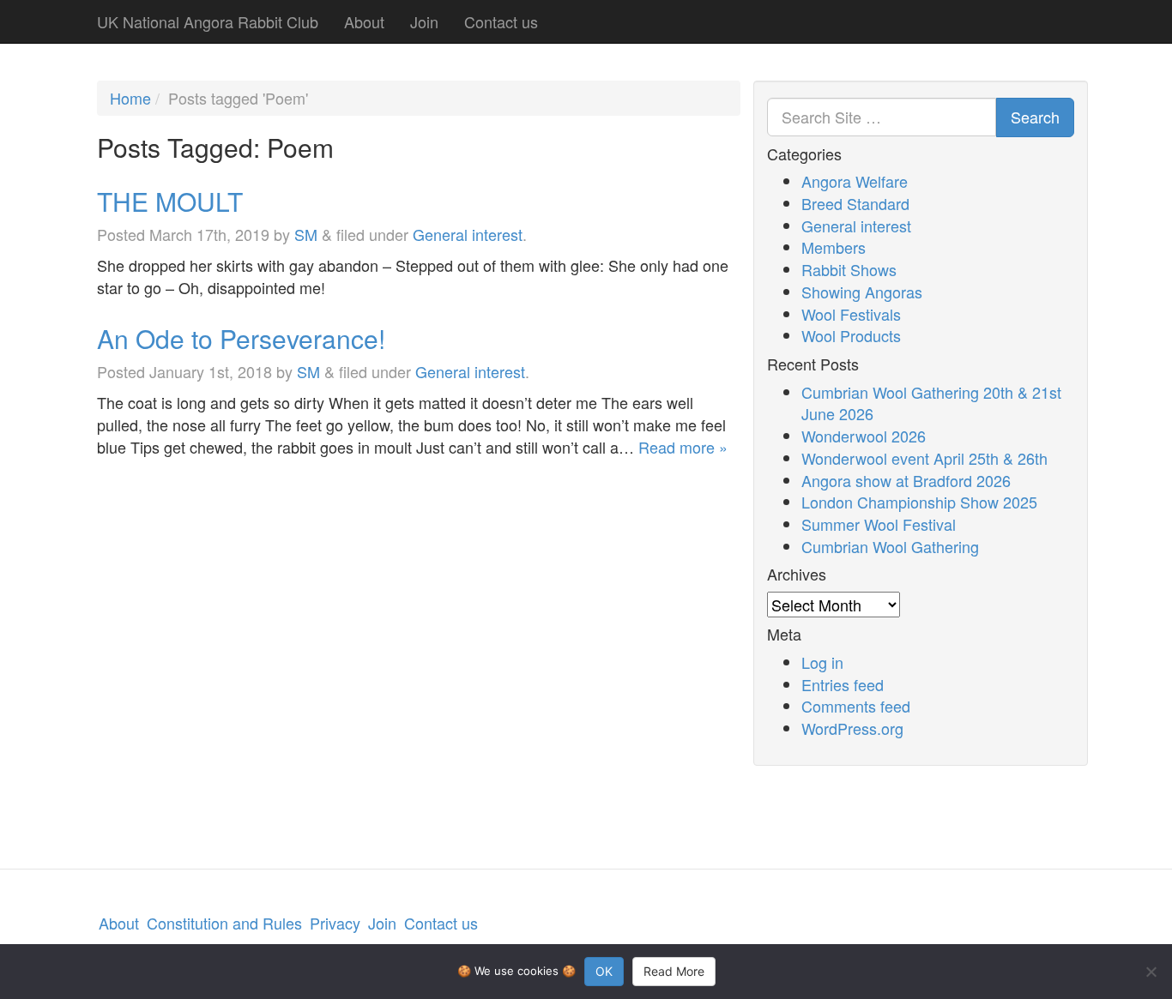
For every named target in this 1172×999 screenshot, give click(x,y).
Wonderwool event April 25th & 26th (924, 458)
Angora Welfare (854, 181)
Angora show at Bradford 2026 (906, 480)
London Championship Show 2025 (919, 501)
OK (604, 971)
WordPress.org (852, 728)
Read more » (683, 447)
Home (130, 98)
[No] (1150, 971)
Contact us (501, 21)
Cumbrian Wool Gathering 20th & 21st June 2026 (931, 403)
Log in (822, 662)
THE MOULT (170, 201)
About (364, 21)
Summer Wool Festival (878, 524)
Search (1035, 116)
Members (833, 247)
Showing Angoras (861, 291)
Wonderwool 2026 (863, 435)
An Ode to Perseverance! (241, 338)
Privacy (335, 923)
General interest (468, 234)
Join (424, 21)
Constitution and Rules (224, 923)
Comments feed (855, 706)
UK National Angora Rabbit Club (207, 21)
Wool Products (851, 335)
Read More (673, 971)
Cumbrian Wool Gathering (890, 546)
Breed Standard (855, 203)
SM (305, 234)
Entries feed (842, 684)
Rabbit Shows (849, 269)
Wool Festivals (851, 314)
